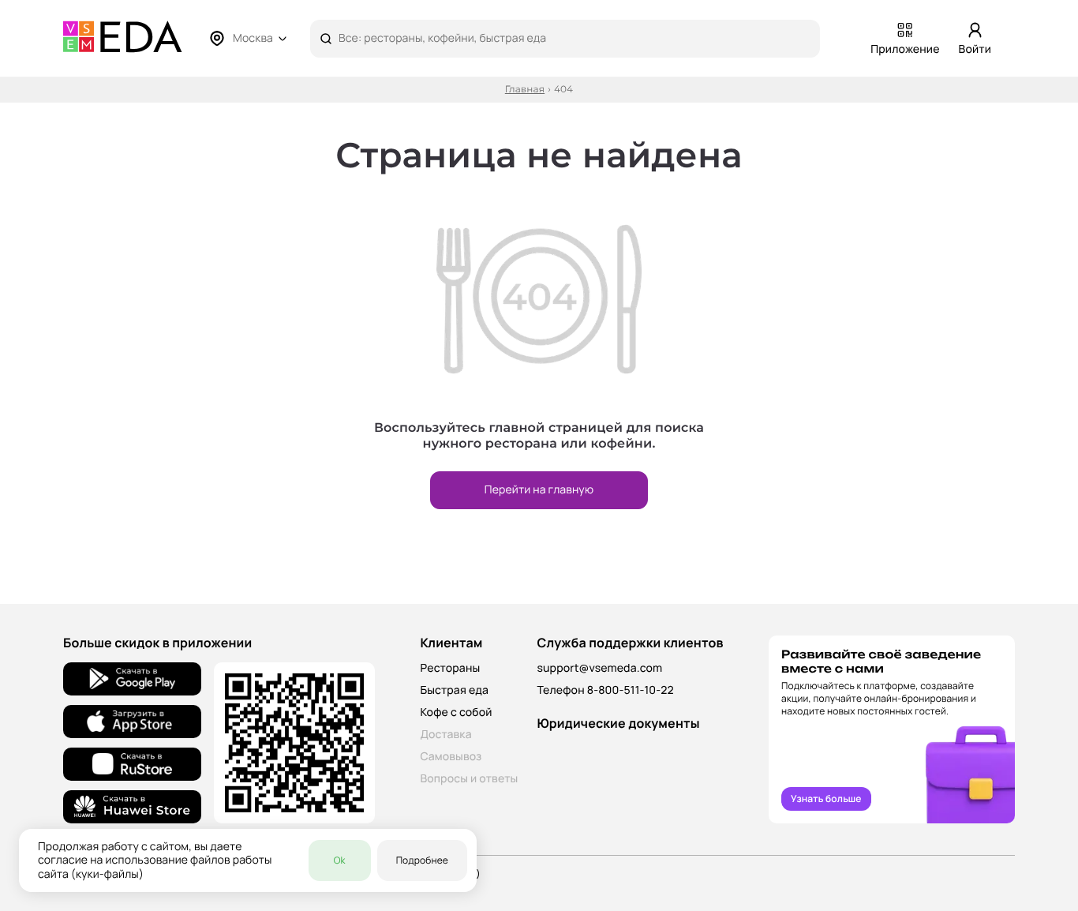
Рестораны (450, 668)
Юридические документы (618, 723)
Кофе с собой (456, 712)
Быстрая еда (454, 690)
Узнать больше (826, 798)
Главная (525, 90)
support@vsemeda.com (599, 668)
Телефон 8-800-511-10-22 (605, 690)
